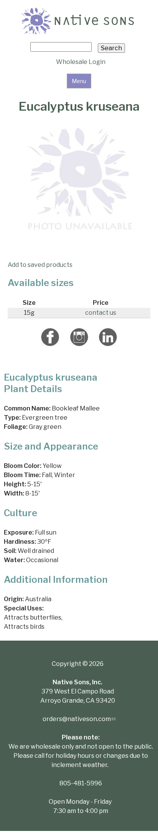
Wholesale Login (80, 61)
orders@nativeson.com (79, 719)
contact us (100, 312)
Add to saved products (40, 264)
